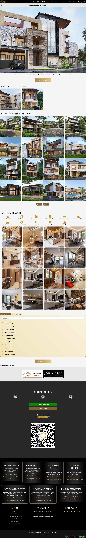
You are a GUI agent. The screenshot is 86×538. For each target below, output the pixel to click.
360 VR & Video (45, 1)
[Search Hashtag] (5, 5)
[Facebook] (64, 511)
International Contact (43, 404)
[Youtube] (70, 511)
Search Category (16, 314)
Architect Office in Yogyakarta (15, 497)
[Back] (2, 5)
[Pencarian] (69, 537)
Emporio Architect (37, 532)
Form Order (43, 408)
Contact (75, 1)
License (13, 365)
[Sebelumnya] (66, 537)
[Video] (73, 537)
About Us (64, 1)
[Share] (76, 537)
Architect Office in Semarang (43, 497)
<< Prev (39, 204)
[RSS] (79, 511)
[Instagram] (67, 511)
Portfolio (38, 1)
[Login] (79, 2)
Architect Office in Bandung (53, 476)
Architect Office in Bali (32, 475)
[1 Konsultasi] (80, 537)
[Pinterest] (74, 511)
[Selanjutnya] (83, 537)
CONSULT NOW (43, 361)
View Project (43, 80)
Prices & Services (56, 1)
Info (70, 1)
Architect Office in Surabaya (74, 476)
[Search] (84, 2)
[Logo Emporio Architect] (4, 1)
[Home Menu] (33, 2)
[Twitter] (77, 512)
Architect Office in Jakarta (11, 474)
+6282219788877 (43, 417)
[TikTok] (72, 511)
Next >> (46, 204)
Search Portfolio (5, 314)
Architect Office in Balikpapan (71, 496)
